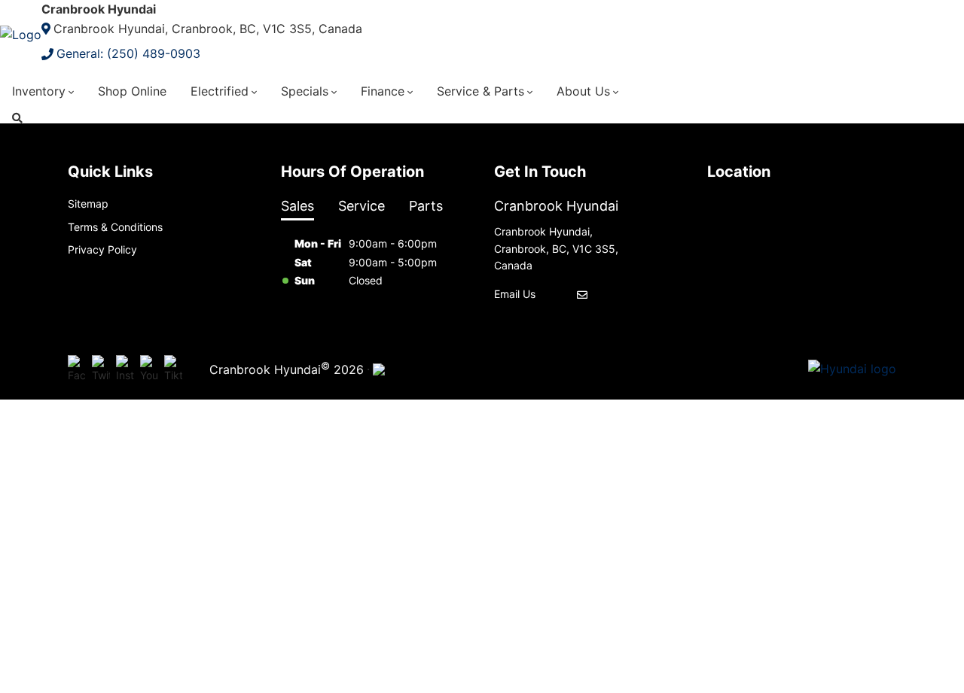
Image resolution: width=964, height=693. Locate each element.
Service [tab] (361, 206)
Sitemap (88, 203)
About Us (583, 91)
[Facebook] (77, 369)
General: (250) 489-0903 (128, 53)
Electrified (220, 91)
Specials (304, 91)
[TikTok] (173, 369)
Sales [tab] (297, 206)
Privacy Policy (102, 249)
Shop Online (132, 91)
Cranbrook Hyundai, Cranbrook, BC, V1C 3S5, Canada (207, 28)
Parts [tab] (426, 206)
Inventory (39, 91)
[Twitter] (101, 369)
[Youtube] (149, 369)
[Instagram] (125, 369)
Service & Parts (480, 91)
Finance (382, 91)
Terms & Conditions (115, 226)
